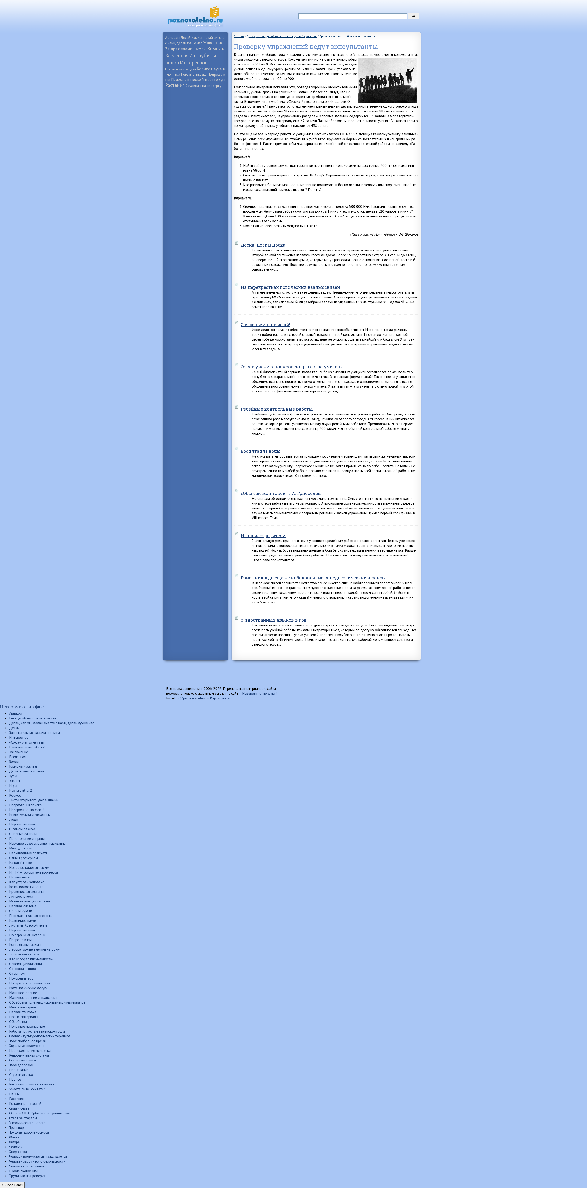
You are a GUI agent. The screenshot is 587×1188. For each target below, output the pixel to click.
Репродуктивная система (29, 1055)
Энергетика (18, 1151)
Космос (203, 69)
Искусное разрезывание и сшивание (37, 843)
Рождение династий (25, 1103)
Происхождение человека (30, 1050)
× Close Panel (12, 1184)
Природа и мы (20, 939)
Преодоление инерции (27, 838)
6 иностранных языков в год (274, 620)
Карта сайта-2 (20, 790)
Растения (175, 85)
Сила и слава (19, 1108)
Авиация (172, 37)
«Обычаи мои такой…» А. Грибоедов (281, 493)
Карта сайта (220, 698)
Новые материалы (23, 1016)
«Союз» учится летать (26, 742)
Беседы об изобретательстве (32, 718)
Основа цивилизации (25, 963)
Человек (15, 1146)
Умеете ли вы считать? (27, 1089)
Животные (213, 42)
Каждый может (21, 862)
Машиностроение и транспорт (33, 997)
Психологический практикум (198, 79)
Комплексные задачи (180, 69)
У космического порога (27, 1122)
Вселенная (17, 756)
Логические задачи (24, 954)
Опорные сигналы (23, 833)
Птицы (14, 1093)
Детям (14, 727)
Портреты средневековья (29, 983)
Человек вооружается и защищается (38, 1156)
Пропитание (18, 1069)
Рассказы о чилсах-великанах (32, 1084)
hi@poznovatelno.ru (193, 698)
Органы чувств (20, 910)
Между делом (20, 848)
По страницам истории (27, 935)
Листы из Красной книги (28, 925)
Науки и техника (22, 824)
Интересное (194, 62)
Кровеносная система (26, 891)
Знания (14, 780)
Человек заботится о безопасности (37, 1161)
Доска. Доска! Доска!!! (264, 245)
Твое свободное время (27, 1040)
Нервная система (22, 906)
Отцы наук (17, 973)
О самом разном (22, 829)
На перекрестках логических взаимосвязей (290, 287)
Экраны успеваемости (26, 1045)
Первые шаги (19, 877)
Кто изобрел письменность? (31, 959)
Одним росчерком (23, 857)
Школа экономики (23, 1171)
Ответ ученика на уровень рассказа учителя (292, 366)
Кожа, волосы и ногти (26, 886)
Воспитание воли (260, 451)
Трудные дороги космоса (29, 1132)
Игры (13, 785)
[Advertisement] (195, 162)
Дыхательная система (26, 771)
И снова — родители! (263, 535)
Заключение (18, 751)
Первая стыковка (193, 74)
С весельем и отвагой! (265, 324)
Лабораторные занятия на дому (34, 949)
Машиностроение (23, 992)
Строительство (21, 1074)
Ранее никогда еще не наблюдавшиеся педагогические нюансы (313, 577)
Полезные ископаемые (27, 1026)
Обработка (18, 1021)
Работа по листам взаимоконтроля (37, 1031)
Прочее (15, 1079)
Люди (13, 819)
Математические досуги (28, 987)
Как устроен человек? (26, 882)
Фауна (14, 1137)
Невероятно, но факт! (259, 693)
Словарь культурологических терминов (40, 1036)
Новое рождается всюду (29, 867)
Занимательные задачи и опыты (34, 732)
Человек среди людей (26, 1166)
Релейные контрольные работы (277, 409)
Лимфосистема (21, 896)
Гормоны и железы (23, 766)
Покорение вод (21, 978)
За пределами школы (186, 49)
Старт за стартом (23, 1118)
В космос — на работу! (27, 747)
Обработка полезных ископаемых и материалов (47, 1002)
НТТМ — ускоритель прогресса (33, 872)
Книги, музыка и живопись (29, 814)
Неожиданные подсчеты (28, 853)
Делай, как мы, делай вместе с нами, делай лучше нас (51, 723)
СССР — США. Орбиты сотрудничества (39, 1113)
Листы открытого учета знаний (33, 800)
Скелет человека (22, 1060)
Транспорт (17, 1127)
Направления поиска (25, 804)
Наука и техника (22, 930)
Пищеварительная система (30, 915)
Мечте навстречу (22, 1007)
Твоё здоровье (21, 1065)
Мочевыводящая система (29, 901)
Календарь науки (22, 920)
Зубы (13, 776)
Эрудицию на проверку (203, 85)
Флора (14, 1142)
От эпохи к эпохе (23, 968)
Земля (14, 761)
